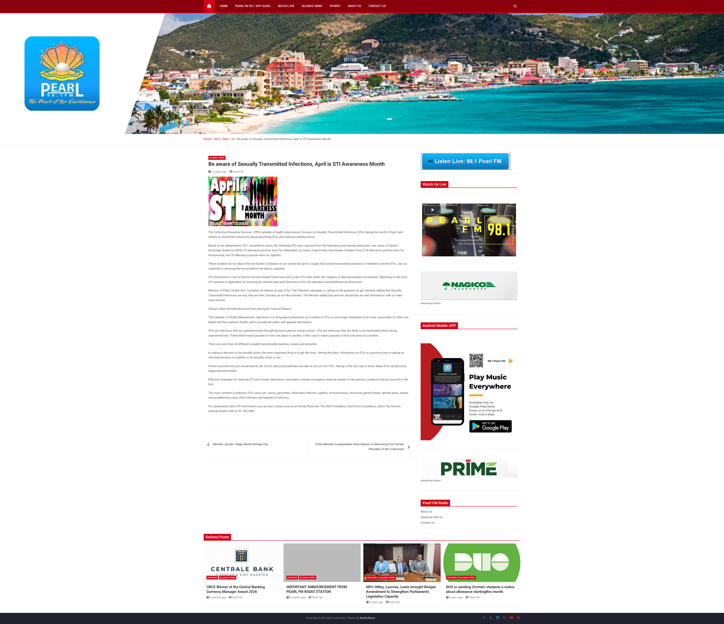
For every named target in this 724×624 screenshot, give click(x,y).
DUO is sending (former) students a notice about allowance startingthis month (480, 589)
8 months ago (298, 597)
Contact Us (377, 6)
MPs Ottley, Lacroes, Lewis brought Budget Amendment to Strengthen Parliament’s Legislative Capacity (401, 591)
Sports (335, 6)
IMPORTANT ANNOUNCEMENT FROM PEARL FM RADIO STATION (316, 589)
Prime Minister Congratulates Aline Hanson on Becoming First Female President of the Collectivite (359, 447)
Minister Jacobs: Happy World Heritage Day (240, 444)
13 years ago (219, 171)
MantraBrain (367, 618)
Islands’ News (312, 6)
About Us (354, 6)
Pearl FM (238, 171)
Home (224, 6)
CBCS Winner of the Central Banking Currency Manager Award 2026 (235, 589)
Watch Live (286, 6)
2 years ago (376, 602)
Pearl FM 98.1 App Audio (252, 6)
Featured (212, 577)
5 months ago (218, 597)
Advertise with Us (432, 517)
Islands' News (217, 158)
